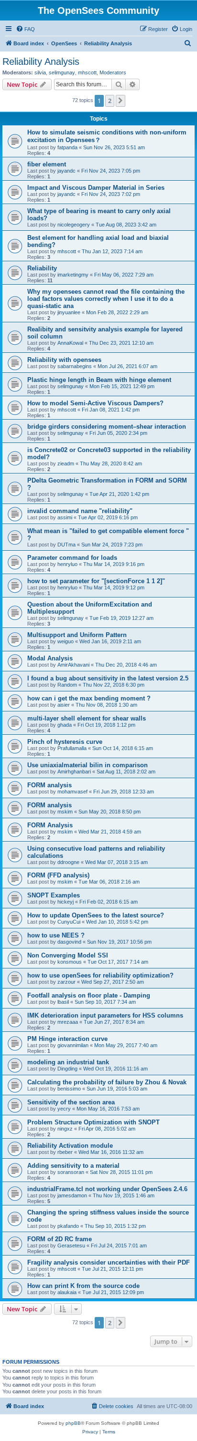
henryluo (67, 564)
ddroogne (68, 862)
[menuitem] (25, 29)
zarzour (66, 982)
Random (67, 685)
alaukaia (67, 1292)
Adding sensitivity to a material (73, 1165)
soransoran (70, 1172)
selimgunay (62, 72)
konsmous (69, 962)
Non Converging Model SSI (67, 955)
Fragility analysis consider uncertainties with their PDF (108, 1262)
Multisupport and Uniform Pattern (77, 634)
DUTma (66, 544)
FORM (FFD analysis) (58, 875)
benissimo (69, 1088)
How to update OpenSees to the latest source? (95, 915)
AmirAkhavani (73, 665)
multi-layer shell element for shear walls (86, 718)
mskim (65, 811)
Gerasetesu (71, 1245)
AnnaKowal (70, 343)
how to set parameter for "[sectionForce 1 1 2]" (96, 581)
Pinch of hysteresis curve (64, 741)
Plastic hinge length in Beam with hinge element (99, 379)
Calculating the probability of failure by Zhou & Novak (106, 1082)
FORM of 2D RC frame (59, 1239)
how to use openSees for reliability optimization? (100, 975)
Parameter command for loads (72, 557)
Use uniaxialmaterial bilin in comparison (87, 765)
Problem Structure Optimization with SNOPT (93, 1122)
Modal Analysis (50, 658)
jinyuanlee (68, 312)
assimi (64, 517)
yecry (64, 1109)
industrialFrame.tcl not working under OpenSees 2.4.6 (107, 1189)
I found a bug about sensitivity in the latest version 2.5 (107, 678)
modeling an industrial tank (68, 1062)
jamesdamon (72, 1195)
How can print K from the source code (83, 1285)
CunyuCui (68, 922)
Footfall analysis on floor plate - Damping (88, 995)
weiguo (65, 641)
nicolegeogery (73, 224)
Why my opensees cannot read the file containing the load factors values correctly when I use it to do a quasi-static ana (106, 298)
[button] (120, 100)
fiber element (46, 164)
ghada (64, 725)
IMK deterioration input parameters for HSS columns (105, 1015)
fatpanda (67, 147)
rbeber (65, 1152)
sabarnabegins (74, 366)
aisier (63, 705)
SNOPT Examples (53, 895)
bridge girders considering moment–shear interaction (106, 426)
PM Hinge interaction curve (67, 1038)
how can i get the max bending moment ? (89, 698)
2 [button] (109, 100)
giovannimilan (72, 1045)
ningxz (65, 1129)
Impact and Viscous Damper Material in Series (95, 187)
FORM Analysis (50, 825)
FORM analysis (49, 785)
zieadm (65, 463)
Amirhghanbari (74, 771)
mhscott (87, 72)
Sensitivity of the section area (71, 1102)
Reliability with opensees (64, 359)
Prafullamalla (72, 748)
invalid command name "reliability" (79, 511)
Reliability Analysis (40, 61)
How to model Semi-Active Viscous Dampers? (95, 403)
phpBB (73, 1423)
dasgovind (69, 942)
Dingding (67, 1068)
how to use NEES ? (56, 935)
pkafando (68, 1226)
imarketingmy (72, 275)
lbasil (63, 1002)
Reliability (42, 268)
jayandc (66, 171)
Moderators (112, 72)
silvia (40, 72)
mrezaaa (67, 1022)
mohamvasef (72, 791)
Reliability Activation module (70, 1145)
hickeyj (65, 902)
